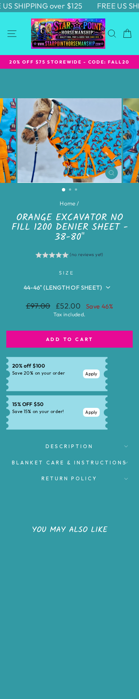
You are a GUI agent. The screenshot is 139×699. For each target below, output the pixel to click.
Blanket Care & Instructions (69, 463)
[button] (69, 256)
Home (68, 203)
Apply (91, 373)
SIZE (67, 273)
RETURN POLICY (70, 478)
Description (69, 446)
